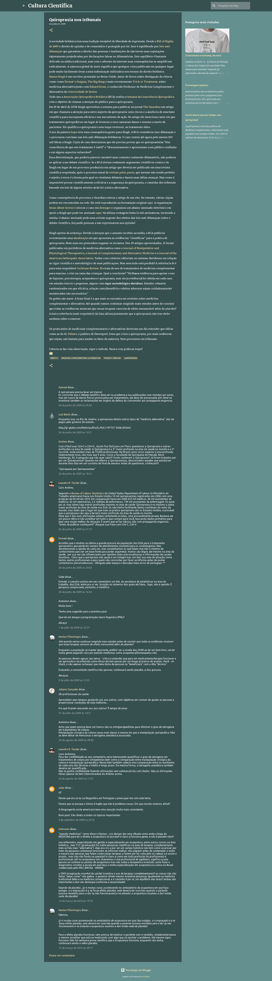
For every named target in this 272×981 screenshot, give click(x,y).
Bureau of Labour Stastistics (88, 493)
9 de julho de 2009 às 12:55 (74, 680)
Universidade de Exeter (82, 91)
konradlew (145, 977)
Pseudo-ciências (112, 358)
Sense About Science (62, 207)
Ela (102, 268)
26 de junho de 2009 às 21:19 (75, 529)
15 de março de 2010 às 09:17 (76, 947)
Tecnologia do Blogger (138, 970)
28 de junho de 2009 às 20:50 (75, 567)
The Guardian (152, 106)
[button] (51, 30)
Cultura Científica (50, 6)
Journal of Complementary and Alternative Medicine (121, 253)
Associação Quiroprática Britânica (85, 96)
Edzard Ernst (98, 86)
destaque (105, 207)
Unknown (64, 829)
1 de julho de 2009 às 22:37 (74, 627)
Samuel (63, 387)
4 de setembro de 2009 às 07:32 (77, 819)
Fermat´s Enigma (75, 81)
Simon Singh (57, 76)
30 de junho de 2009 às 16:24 (75, 592)
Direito (54, 358)
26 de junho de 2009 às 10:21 (75, 432)
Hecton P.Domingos (70, 636)
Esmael (63, 538)
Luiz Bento (65, 414)
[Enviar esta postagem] (51, 355)
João (61, 787)
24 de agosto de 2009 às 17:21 (76, 778)
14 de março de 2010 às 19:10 (76, 900)
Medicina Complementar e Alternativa (81, 358)
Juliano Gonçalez (68, 689)
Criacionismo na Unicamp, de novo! (203, 55)
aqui (150, 202)
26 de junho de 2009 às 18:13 (75, 473)
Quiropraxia (130, 358)
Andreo (63, 441)
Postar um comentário (62, 955)
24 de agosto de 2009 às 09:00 (76, 740)
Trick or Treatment (145, 81)
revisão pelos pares (121, 172)
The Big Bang (96, 81)
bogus (74, 132)
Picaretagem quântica (196, 85)
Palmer (72, 333)
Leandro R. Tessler (69, 482)
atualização (81, 238)
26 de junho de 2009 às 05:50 (75, 405)
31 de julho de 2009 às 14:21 (75, 713)
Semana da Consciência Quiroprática (150, 96)
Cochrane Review (88, 268)
